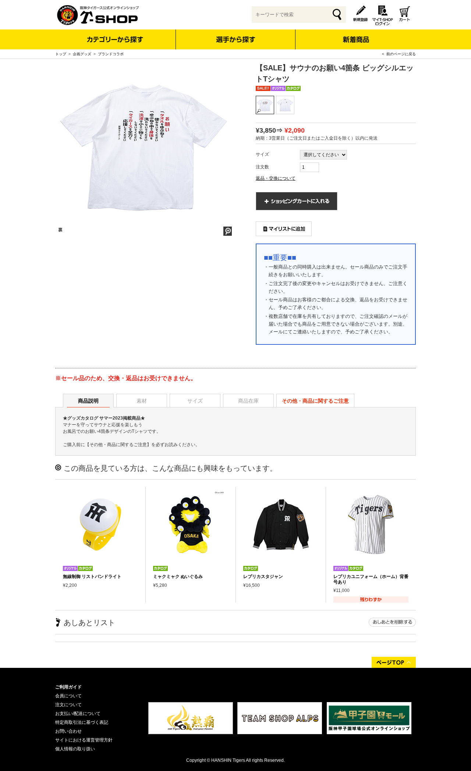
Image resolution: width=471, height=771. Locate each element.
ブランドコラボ (111, 54)
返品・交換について (275, 178)
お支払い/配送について (77, 713)
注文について (68, 704)
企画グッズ (82, 54)
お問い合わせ (68, 731)
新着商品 (355, 34)
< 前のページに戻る (399, 54)
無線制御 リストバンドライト (92, 576)
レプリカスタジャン (263, 576)
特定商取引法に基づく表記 (81, 722)
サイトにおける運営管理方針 (84, 740)
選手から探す (235, 39)
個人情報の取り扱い (75, 748)
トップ (60, 54)
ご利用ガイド (68, 687)
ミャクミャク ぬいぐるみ (178, 576)
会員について (68, 695)
